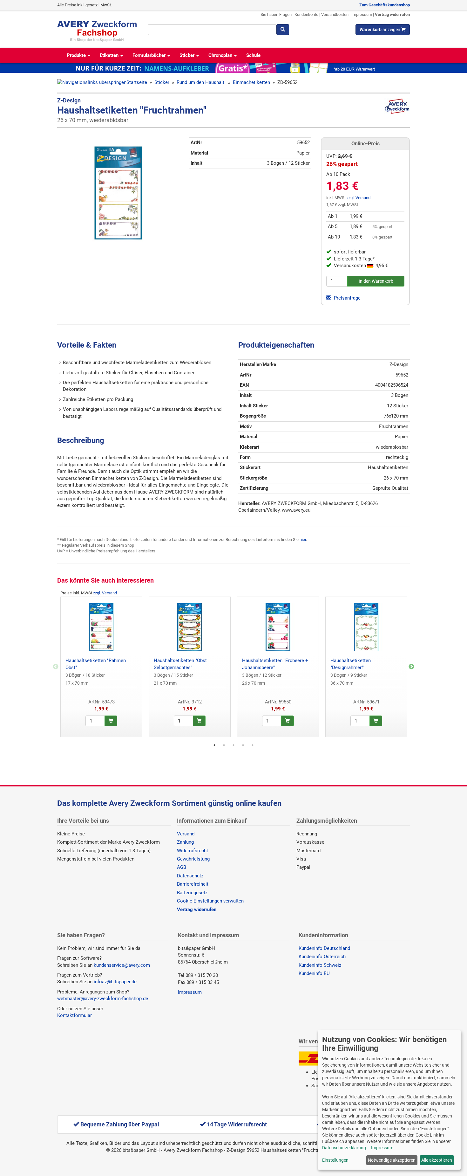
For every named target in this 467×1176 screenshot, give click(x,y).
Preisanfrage (347, 298)
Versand (185, 834)
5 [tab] (252, 745)
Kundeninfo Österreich (322, 956)
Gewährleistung (193, 859)
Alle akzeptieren (436, 1160)
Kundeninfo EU (314, 973)
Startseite (136, 82)
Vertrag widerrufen (392, 14)
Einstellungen (335, 1160)
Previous (55, 667)
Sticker (187, 55)
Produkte (77, 55)
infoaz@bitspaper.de (115, 982)
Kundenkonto (306, 14)
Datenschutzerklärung (344, 1147)
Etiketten (110, 55)
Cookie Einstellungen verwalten (210, 901)
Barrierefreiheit (192, 884)
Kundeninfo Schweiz (320, 965)
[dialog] (389, 1100)
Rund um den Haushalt (201, 82)
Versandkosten (335, 14)
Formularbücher (149, 55)
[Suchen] (282, 29)
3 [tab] (233, 745)
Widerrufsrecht (192, 851)
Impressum (361, 14)
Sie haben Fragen (276, 14)
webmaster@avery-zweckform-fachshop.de (102, 998)
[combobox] (212, 29)
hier (303, 539)
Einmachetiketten (251, 82)
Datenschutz (190, 876)
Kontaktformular (74, 1015)
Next (411, 667)
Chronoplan (221, 55)
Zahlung (185, 842)
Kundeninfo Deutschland (324, 948)
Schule (253, 55)
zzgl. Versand (358, 197)
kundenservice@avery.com (122, 965)
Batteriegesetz (192, 893)
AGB (181, 867)
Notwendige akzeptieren (392, 1160)
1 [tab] (214, 745)
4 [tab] (243, 745)
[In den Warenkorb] (111, 721)
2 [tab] (224, 745)
